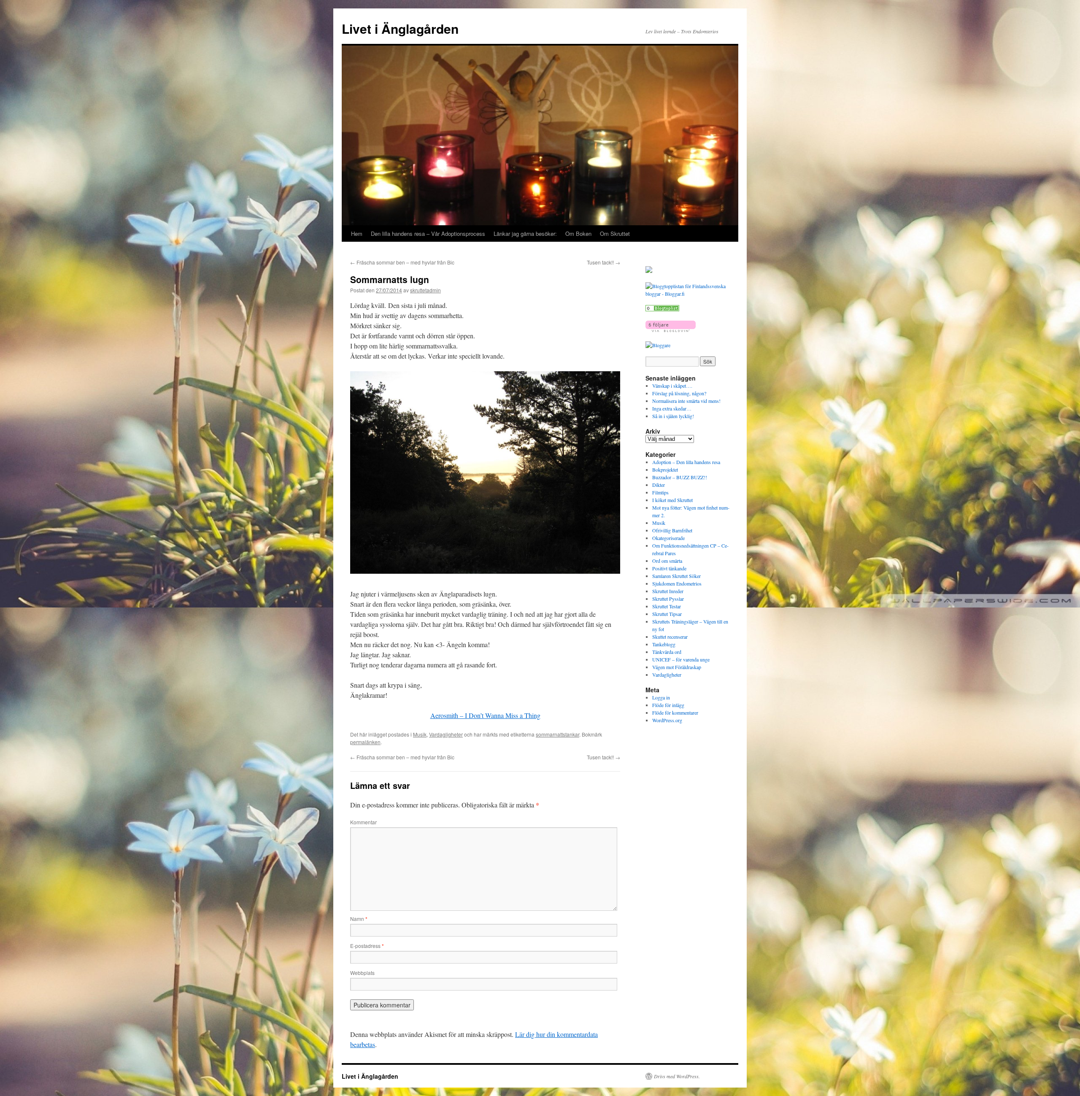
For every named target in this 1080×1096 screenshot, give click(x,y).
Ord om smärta (667, 560)
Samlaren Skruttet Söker (676, 575)
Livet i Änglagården (400, 28)
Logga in (661, 697)
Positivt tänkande (669, 568)
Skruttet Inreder (667, 591)
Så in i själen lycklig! (673, 416)
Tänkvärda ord (666, 651)
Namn (358, 918)
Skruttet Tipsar (667, 613)
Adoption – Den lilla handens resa (686, 462)
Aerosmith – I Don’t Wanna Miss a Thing (485, 715)
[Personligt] (662, 309)
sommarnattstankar (557, 734)
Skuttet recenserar (670, 636)
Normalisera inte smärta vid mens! (686, 400)
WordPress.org (667, 720)
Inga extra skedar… (671, 408)
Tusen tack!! (603, 262)
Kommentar (363, 822)
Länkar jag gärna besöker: (525, 233)
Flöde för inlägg (668, 705)
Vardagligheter (446, 734)
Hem (356, 233)
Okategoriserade (668, 538)
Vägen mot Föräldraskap (676, 667)
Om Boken (578, 233)
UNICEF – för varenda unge (681, 659)
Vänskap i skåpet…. (672, 385)
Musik (420, 734)
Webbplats (362, 972)
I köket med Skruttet (672, 500)
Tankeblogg (663, 644)
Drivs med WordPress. (677, 1076)
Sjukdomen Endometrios (677, 583)
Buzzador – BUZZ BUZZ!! (679, 477)
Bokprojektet (665, 469)
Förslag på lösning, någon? (679, 393)
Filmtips (660, 492)
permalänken (365, 741)
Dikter (658, 484)
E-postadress (367, 945)
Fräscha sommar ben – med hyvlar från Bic (402, 262)
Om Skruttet (615, 233)
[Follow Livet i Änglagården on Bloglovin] (670, 330)
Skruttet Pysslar (668, 598)
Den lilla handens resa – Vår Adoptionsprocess (428, 233)
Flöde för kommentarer (675, 712)
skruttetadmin (425, 290)
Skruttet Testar (666, 606)
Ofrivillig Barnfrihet (672, 530)
